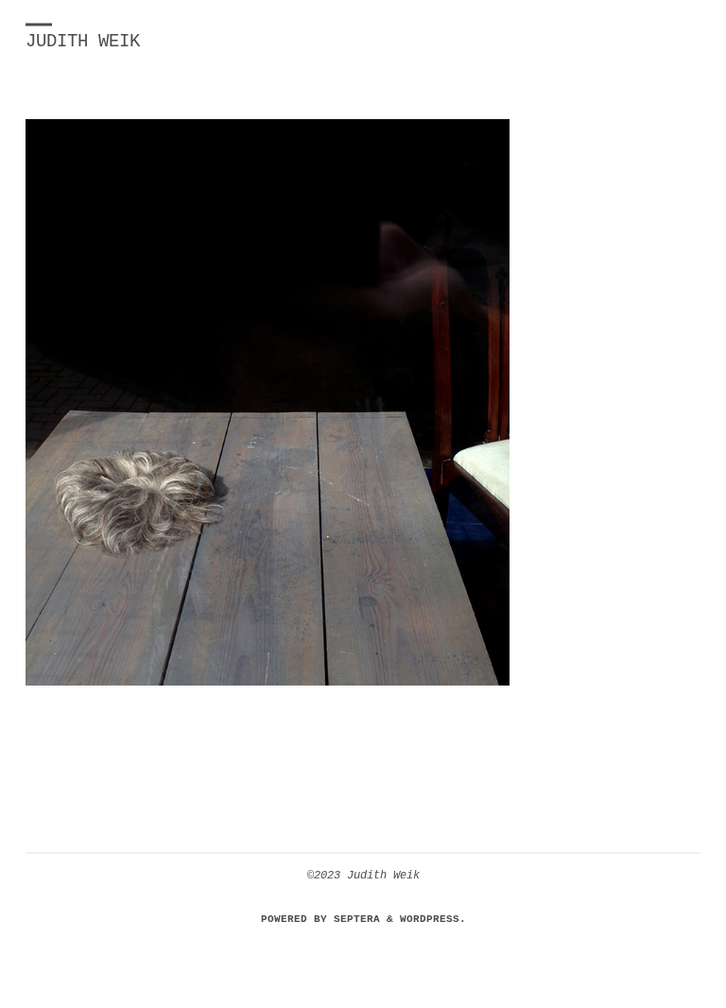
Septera (353, 918)
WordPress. (433, 918)
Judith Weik (83, 41)
